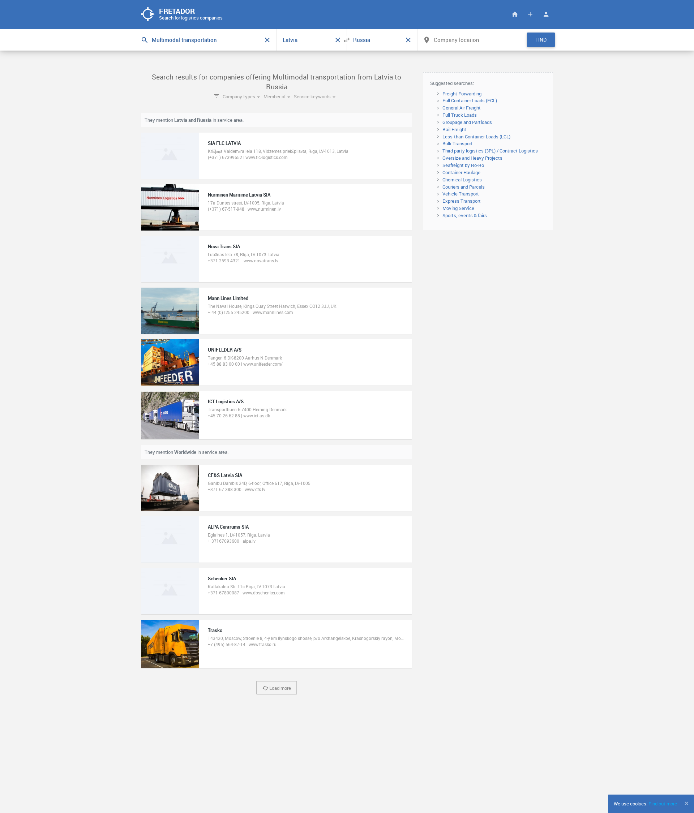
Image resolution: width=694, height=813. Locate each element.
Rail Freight (454, 129)
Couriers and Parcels (463, 187)
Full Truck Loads (459, 115)
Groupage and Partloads (467, 122)
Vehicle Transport (460, 193)
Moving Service (458, 208)
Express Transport (461, 201)
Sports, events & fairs (464, 215)
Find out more (662, 803)
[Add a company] (530, 14)
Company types (239, 96)
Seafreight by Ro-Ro (463, 165)
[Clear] (267, 40)
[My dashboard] (546, 14)
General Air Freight (461, 107)
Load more (279, 688)
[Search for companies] (514, 14)
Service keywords (313, 96)
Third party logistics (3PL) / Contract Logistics (490, 150)
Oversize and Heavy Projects (472, 158)
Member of (275, 96)
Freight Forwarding (461, 93)
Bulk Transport (457, 143)
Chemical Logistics (462, 179)
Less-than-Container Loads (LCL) (476, 136)
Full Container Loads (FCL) (469, 100)
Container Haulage (461, 172)
